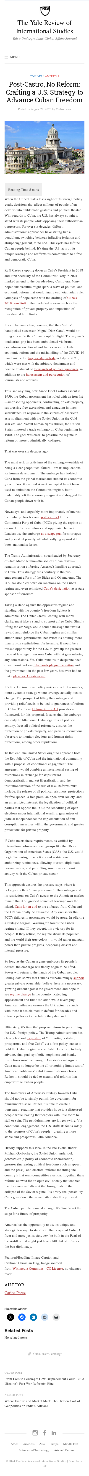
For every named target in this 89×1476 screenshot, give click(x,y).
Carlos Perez (15, 1292)
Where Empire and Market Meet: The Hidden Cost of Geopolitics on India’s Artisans (42, 1403)
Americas (52, 76)
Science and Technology (34, 1450)
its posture (34, 1038)
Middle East (70, 1444)
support (78, 977)
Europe (54, 1444)
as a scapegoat (51, 533)
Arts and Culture (64, 1450)
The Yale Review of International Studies (44, 26)
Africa (14, 1444)
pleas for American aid (29, 676)
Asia (42, 1444)
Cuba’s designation (57, 588)
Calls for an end (26, 906)
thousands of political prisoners (56, 369)
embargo (56, 1353)
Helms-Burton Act (45, 709)
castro (45, 1353)
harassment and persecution (45, 374)
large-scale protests (41, 358)
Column (36, 76)
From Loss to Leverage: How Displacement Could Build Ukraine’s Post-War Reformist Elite (44, 1381)
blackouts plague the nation (54, 665)
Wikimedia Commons (28, 1268)
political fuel (50, 517)
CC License (55, 1268)
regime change (20, 994)
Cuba (36, 1353)
